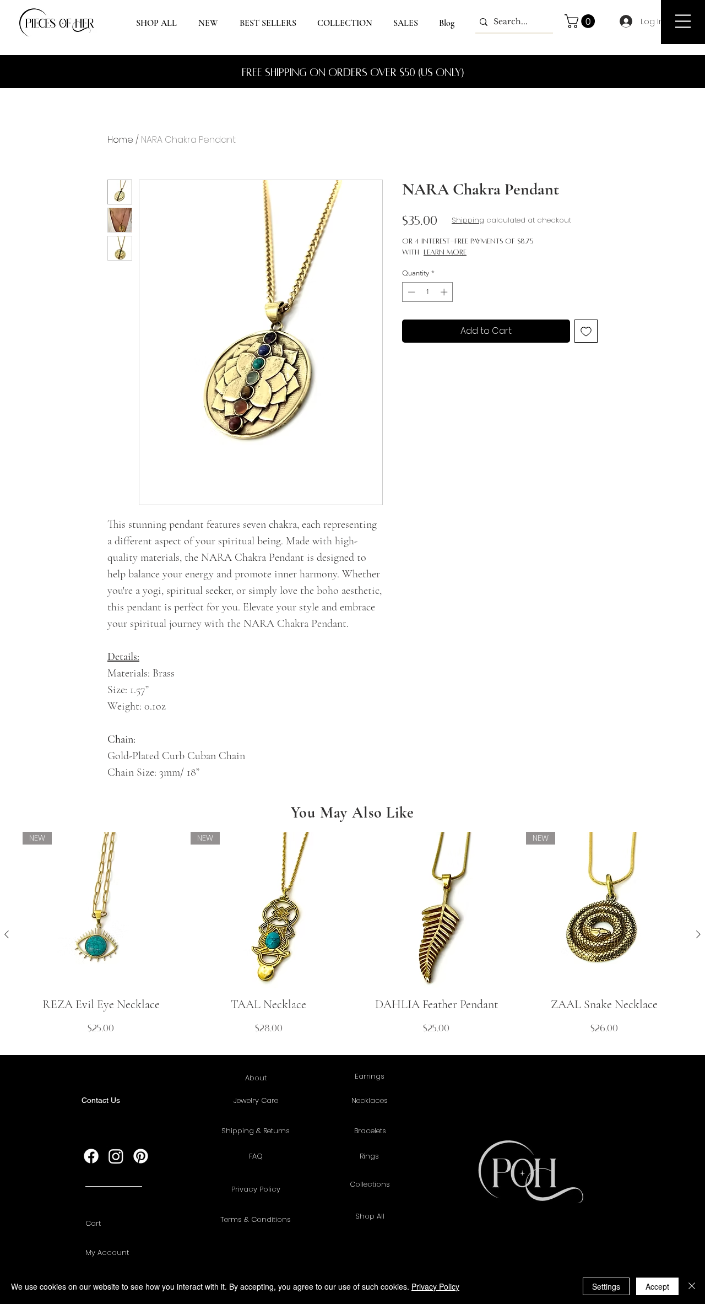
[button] (683, 21)
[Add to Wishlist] (586, 331)
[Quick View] (436, 910)
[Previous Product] (6, 934)
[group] (352, 934)
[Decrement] (410, 292)
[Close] (691, 1286)
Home (120, 139)
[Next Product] (698, 934)
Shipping (468, 220)
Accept (657, 1286)
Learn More (445, 252)
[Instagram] (116, 1156)
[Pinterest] (140, 1156)
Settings (606, 1286)
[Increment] (445, 292)
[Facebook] (91, 1156)
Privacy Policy (435, 1286)
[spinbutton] (427, 292)
